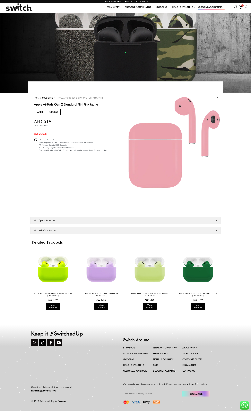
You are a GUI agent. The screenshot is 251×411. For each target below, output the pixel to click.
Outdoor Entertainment (136, 353)
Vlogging (128, 359)
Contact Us (188, 371)
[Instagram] (34, 342)
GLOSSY (53, 112)
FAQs (155, 365)
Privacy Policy (160, 353)
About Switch (189, 348)
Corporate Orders (192, 359)
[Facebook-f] (50, 342)
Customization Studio (135, 371)
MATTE (40, 112)
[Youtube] (58, 342)
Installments (189, 365)
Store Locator (190, 353)
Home (37, 98)
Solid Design (48, 98)
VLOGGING (161, 7)
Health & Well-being (133, 365)
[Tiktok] (42, 342)
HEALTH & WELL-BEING (182, 7)
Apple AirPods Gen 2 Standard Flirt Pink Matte (66, 104)
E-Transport (129, 348)
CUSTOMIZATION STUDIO (210, 7)
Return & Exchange (163, 359)
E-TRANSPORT (113, 7)
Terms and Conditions (165, 348)
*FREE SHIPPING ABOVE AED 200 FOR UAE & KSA (125, 1)
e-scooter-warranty (164, 371)
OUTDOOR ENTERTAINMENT (138, 7)
